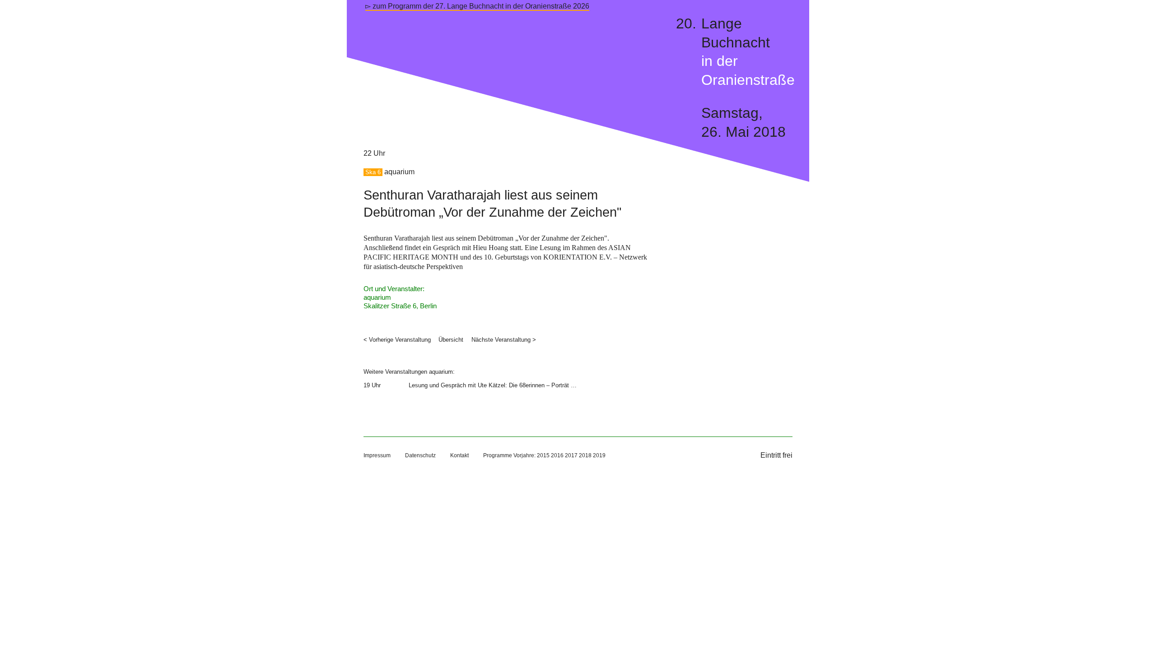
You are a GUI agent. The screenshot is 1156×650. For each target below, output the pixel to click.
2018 (585, 455)
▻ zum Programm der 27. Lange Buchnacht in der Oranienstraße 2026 (477, 6)
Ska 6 (373, 172)
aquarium (399, 172)
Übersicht (450, 339)
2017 (571, 455)
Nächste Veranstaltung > (503, 339)
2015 (543, 455)
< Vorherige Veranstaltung (397, 339)
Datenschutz (420, 455)
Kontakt (459, 455)
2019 (599, 455)
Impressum (377, 455)
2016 (557, 455)
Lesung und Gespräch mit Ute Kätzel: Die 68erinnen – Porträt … (493, 385)
